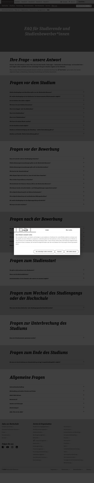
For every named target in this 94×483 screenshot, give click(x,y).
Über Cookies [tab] (69, 230)
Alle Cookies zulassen (71, 251)
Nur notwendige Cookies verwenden (44, 251)
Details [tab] (47, 230)
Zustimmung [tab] (25, 230)
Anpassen (59, 251)
